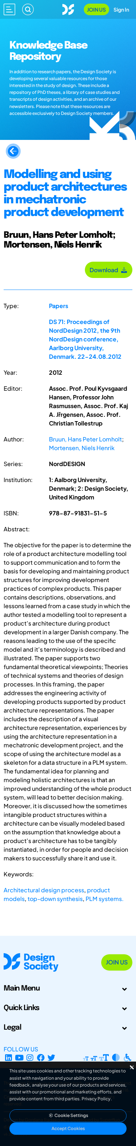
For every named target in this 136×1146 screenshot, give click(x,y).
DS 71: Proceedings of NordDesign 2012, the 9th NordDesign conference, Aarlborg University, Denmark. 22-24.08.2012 (85, 339)
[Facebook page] (41, 1058)
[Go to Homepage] (68, 8)
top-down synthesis (55, 898)
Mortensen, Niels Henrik (82, 448)
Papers (58, 306)
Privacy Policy (96, 1098)
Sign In (121, 9)
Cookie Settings (71, 1115)
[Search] (28, 9)
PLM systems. (105, 898)
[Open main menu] (9, 9)
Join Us (96, 9)
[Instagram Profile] (30, 1058)
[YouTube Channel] (19, 1058)
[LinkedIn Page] (8, 1058)
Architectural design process (44, 890)
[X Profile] (52, 1058)
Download (105, 270)
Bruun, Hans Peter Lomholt (85, 439)
